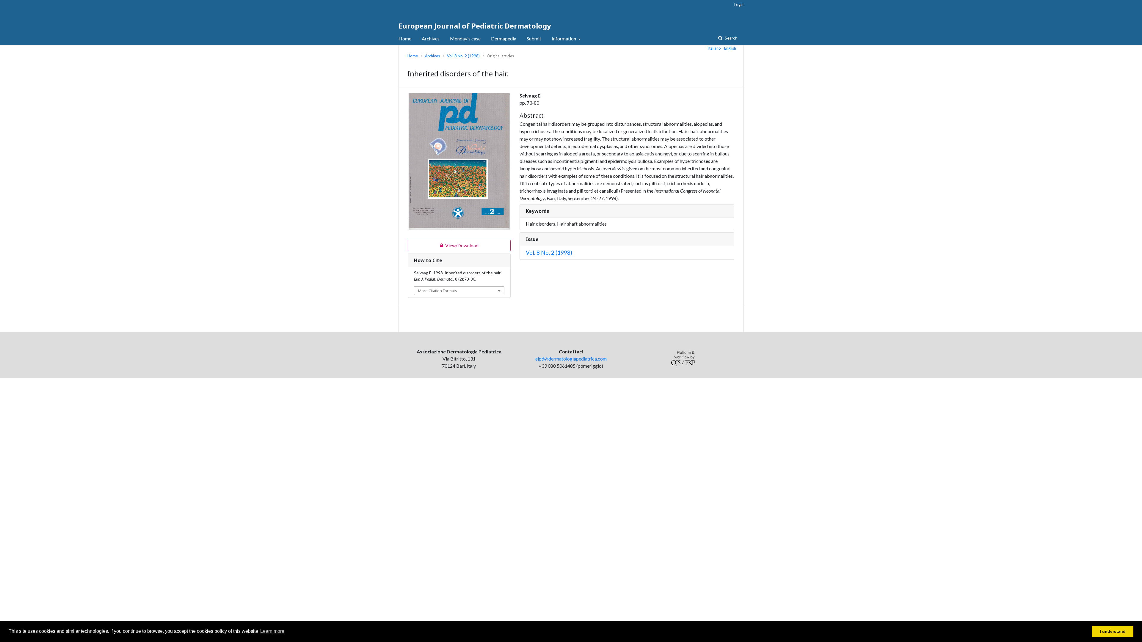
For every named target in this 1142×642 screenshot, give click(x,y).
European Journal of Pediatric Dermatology (475, 26)
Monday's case (465, 38)
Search (731, 37)
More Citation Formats (437, 290)
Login (738, 4)
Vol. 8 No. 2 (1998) (463, 56)
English (730, 48)
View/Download (443, 245)
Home (405, 38)
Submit (534, 38)
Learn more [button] (272, 631)
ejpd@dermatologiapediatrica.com (571, 358)
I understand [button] (1113, 631)
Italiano (714, 48)
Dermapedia (503, 38)
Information (564, 38)
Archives (431, 38)
